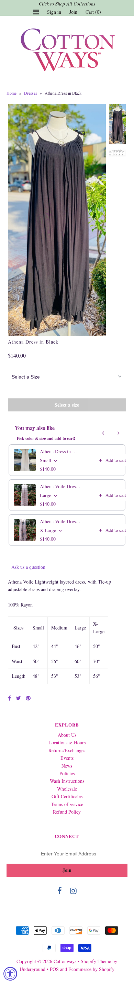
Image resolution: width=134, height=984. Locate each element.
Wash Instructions (67, 781)
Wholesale (67, 788)
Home (11, 93)
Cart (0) (93, 12)
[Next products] (118, 433)
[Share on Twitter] (18, 697)
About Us (67, 735)
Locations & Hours (67, 742)
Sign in (54, 12)
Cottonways (65, 961)
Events (67, 758)
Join (73, 12)
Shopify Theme (96, 961)
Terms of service (67, 804)
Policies (67, 773)
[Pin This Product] (28, 697)
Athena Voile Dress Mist (60, 486)
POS (54, 969)
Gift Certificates (67, 796)
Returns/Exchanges (66, 750)
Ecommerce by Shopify (91, 969)
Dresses (30, 93)
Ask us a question (28, 567)
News (67, 766)
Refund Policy (67, 811)
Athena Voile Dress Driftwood (60, 521)
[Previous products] (103, 433)
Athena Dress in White (60, 451)
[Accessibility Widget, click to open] (10, 974)
